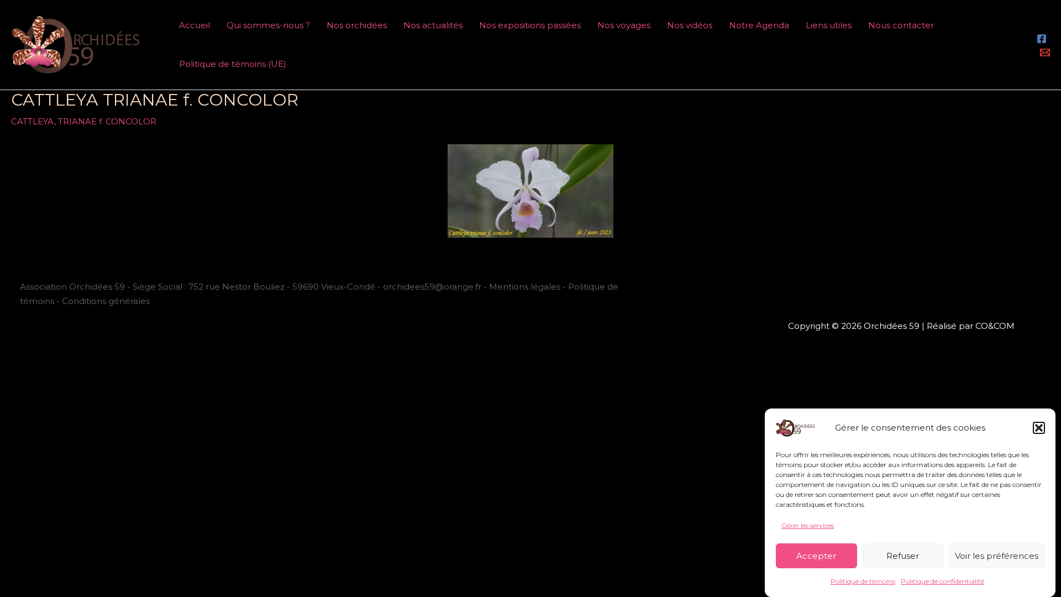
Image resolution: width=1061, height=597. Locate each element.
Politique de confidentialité (942, 582)
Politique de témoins (863, 582)
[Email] (1045, 52)
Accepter (816, 556)
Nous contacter (901, 25)
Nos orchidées (357, 25)
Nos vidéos (689, 25)
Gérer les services (807, 525)
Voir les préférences (996, 556)
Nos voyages (623, 25)
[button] (1038, 427)
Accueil (194, 25)
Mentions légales (524, 286)
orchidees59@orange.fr (433, 286)
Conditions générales (106, 301)
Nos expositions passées (530, 25)
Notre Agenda (759, 25)
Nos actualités (433, 25)
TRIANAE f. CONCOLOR (107, 121)
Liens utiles (829, 25)
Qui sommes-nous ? (268, 25)
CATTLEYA (32, 121)
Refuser (902, 556)
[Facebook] (1042, 39)
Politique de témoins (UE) (232, 64)
